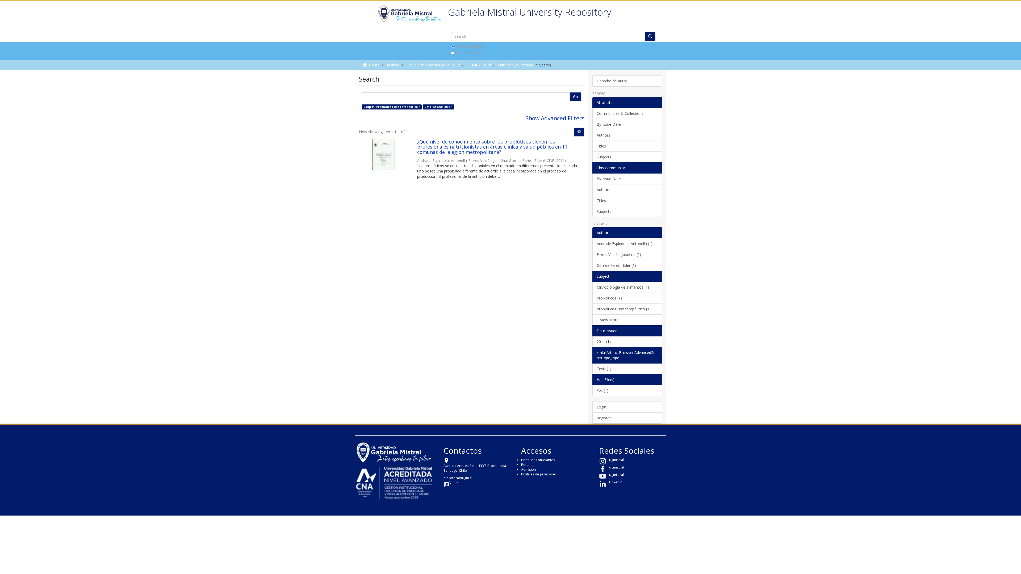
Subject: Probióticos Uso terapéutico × (391, 107)
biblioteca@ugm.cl (457, 478)
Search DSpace (469, 46)
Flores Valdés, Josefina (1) (619, 254)
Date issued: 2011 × (438, 107)
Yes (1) (602, 390)
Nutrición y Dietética (515, 64)
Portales (527, 464)
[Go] (650, 36)
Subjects (604, 156)
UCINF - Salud (479, 64)
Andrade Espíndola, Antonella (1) (624, 243)
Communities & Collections (620, 113)
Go (575, 96)
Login (601, 407)
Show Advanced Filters (554, 118)
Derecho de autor (612, 80)
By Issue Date (609, 124)
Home (374, 64)
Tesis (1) (604, 368)
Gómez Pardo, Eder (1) (616, 265)
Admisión (528, 469)
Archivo (393, 64)
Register (604, 417)
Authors (603, 135)
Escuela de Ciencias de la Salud (433, 64)
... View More (607, 319)
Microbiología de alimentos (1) (623, 287)
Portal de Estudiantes (538, 460)
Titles (601, 146)
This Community (470, 52)
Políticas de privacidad (538, 474)
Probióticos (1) (609, 298)
